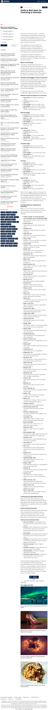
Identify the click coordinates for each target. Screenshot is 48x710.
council (14, 221)
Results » (14, 45)
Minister (13, 219)
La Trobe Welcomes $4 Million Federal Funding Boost (9, 191)
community (3, 214)
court (7, 245)
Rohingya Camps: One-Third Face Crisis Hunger (9, 197)
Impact (2, 245)
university (15, 212)
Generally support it (8, 34)
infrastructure (12, 226)
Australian (13, 214)
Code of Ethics (34, 697)
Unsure (5, 42)
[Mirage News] (5, 1)
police (8, 214)
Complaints (18, 699)
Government (8, 212)
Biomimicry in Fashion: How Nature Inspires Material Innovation (33, 631)
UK (17, 221)
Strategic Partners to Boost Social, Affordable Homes (8, 144)
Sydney (12, 241)
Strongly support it (8, 31)
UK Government (11, 238)
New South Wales (4, 226)
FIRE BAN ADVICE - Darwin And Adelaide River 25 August (9, 133)
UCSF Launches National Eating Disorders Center (10, 78)
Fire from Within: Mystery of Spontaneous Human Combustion (33, 657)
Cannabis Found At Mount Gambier (8, 186)
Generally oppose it (8, 36)
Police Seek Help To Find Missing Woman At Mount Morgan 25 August (8, 72)
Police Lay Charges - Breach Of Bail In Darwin (9, 95)
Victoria (11, 217)
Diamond (32, 581)
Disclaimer (26, 697)
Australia (26, 581)
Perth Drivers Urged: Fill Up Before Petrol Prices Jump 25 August (9, 116)
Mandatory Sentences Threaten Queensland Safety (10, 170)
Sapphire (41, 581)
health (2, 219)
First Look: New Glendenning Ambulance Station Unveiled (9, 155)
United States (3, 233)
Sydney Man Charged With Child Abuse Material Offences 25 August (10, 66)
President (3, 243)
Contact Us (4, 699)
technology (15, 229)
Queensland (3, 221)
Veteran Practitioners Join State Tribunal (10, 139)
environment (8, 219)
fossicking (23, 582)
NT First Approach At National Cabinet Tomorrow (9, 175)
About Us (11, 699)
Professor (16, 217)
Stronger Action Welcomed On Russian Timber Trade (9, 202)
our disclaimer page (29, 709)
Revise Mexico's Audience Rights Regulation (10, 180)
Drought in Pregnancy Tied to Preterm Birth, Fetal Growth (9, 59)
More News (10, 206)
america (15, 243)
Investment (3, 229)
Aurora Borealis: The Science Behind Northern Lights (34, 606)
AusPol (14, 231)
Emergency (3, 236)
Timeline (3, 50)
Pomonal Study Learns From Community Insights (9, 164)
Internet (10, 245)
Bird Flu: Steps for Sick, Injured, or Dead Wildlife (10, 105)
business (9, 221)
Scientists (3, 241)
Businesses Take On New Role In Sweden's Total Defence (10, 128)
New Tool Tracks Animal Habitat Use (10, 123)
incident (15, 245)
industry (2, 231)
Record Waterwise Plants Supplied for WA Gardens (8, 54)
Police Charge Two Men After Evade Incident (9, 110)
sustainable (9, 236)
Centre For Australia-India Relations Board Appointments (9, 83)
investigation (8, 231)
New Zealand (3, 238)
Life (21, 7)
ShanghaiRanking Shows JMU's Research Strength (9, 100)
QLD (16, 238)
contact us (20, 709)
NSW (7, 217)
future (8, 241)
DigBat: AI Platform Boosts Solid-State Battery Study (8, 149)
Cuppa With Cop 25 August (8, 160)
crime (13, 233)
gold (37, 581)
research (3, 217)
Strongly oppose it (8, 39)
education (9, 229)
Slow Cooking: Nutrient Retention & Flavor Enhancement (33, 685)
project (9, 233)
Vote (4, 45)
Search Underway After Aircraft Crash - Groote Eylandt (10, 89)
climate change (9, 243)
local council (8, 224)
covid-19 (2, 224)
